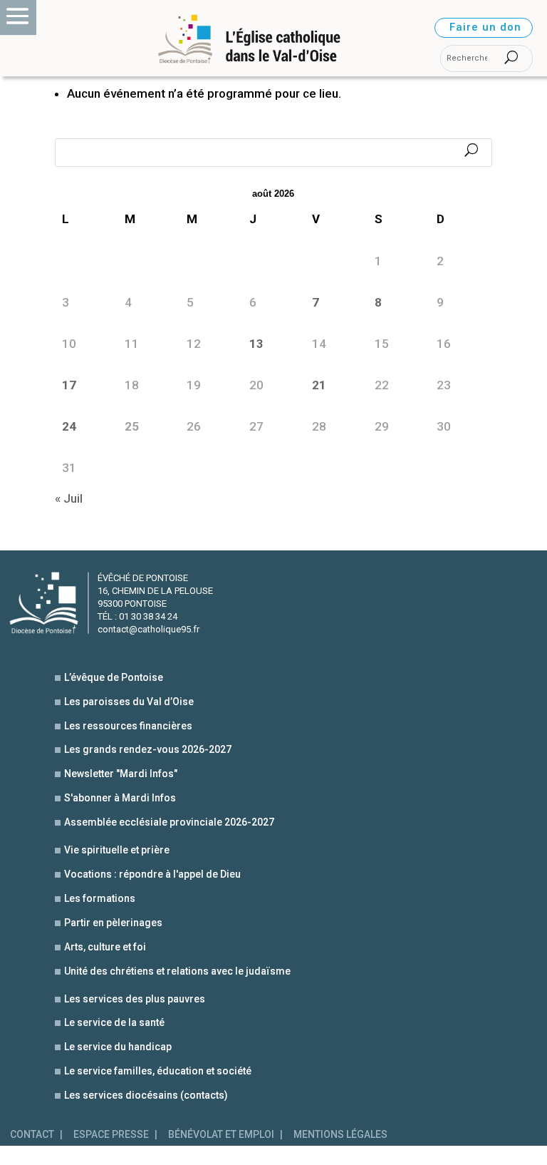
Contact (32, 1134)
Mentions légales (340, 1134)
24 (69, 426)
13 (256, 344)
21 (319, 385)
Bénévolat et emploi (221, 1134)
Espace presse (111, 1134)
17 (69, 385)
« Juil (69, 498)
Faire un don (485, 27)
